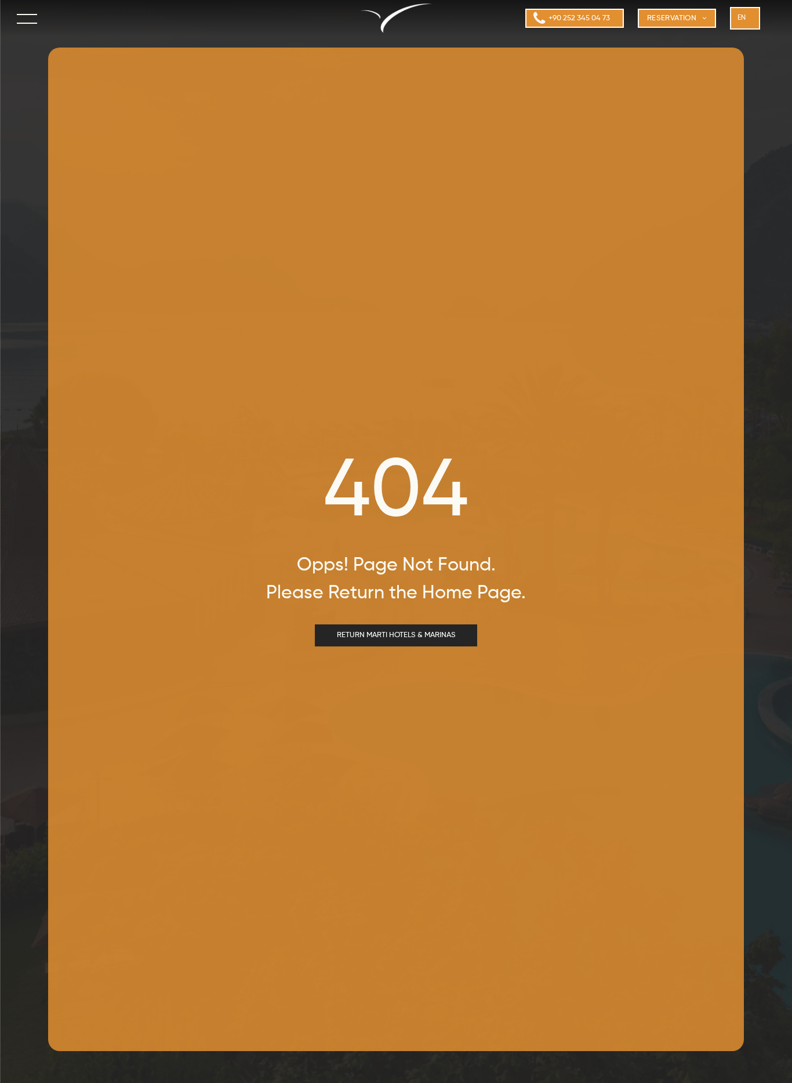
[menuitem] (677, 18)
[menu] (27, 18)
